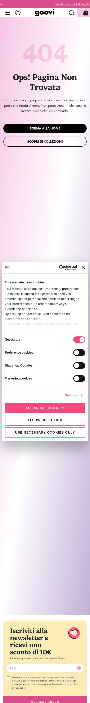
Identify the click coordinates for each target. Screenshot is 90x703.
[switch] (79, 352)
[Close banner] (83, 267)
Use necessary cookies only (45, 432)
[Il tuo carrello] (86, 12)
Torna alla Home (45, 128)
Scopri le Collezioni (45, 141)
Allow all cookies (45, 408)
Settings (71, 395)
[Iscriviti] (79, 668)
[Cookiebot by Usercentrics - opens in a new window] (59, 267)
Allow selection (45, 420)
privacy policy (19, 687)
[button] (7, 12)
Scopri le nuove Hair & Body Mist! (45, 4)
